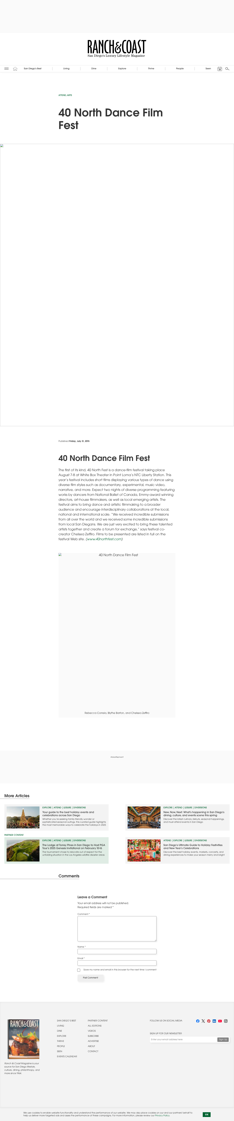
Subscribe (93, 1036)
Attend (62, 95)
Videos (92, 1031)
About (91, 1047)
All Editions (94, 1026)
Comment (84, 914)
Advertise (93, 1041)
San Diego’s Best (66, 1021)
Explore (47, 808)
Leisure (67, 808)
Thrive (60, 1041)
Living (60, 1026)
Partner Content (98, 1021)
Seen (59, 1052)
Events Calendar (67, 1057)
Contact (93, 1052)
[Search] (227, 69)
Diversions (79, 808)
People (61, 1047)
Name (82, 947)
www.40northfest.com (104, 539)
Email (81, 959)
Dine (59, 1031)
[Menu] (6, 68)
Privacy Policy (162, 1116)
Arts (69, 95)
